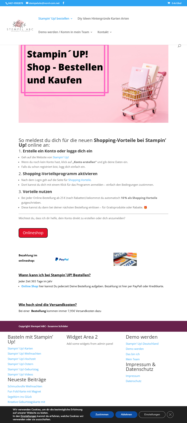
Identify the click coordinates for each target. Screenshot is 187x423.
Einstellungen (28, 416)
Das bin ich (133, 354)
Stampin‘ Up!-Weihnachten (24, 353)
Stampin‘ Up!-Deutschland (142, 343)
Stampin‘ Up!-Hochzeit (22, 359)
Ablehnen (126, 414)
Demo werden (135, 349)
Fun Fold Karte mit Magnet (24, 391)
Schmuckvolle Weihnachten (25, 386)
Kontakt (103, 32)
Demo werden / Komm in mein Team (63, 32)
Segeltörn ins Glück (20, 396)
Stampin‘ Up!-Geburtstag (23, 369)
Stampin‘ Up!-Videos (20, 374)
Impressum (133, 376)
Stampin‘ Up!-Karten (20, 348)
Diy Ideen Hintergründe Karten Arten (103, 18)
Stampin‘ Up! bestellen (53, 18)
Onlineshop (33, 232)
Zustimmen (102, 414)
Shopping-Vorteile (79, 180)
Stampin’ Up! (61, 157)
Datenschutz (133, 381)
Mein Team (133, 359)
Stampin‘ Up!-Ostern (20, 364)
